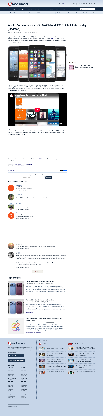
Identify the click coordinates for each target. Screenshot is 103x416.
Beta (12, 164)
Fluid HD (28, 408)
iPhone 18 (85, 12)
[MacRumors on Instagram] (76, 4)
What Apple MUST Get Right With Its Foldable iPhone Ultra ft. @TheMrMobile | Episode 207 (85, 349)
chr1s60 (18, 243)
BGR (52, 38)
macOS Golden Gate (49, 12)
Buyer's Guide (54, 9)
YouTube (44, 343)
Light (35, 408)
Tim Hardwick (24, 378)
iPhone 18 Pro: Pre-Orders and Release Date (40, 281)
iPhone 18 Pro (12, 12)
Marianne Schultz (24, 383)
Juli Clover (10, 372)
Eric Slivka (23, 367)
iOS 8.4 (31, 164)
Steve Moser (10, 394)
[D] (11, 191)
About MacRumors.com (16, 355)
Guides (30, 9)
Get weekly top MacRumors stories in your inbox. (37, 174)
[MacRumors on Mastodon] (84, 4)
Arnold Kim (10, 367)
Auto (32, 408)
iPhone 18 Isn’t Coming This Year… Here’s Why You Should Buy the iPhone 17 (56, 366)
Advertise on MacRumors (16, 360)
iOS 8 (18, 166)
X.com (12, 370)
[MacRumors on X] (81, 4)
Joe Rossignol (33, 32)
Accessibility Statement (12, 406)
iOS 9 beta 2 (42, 159)
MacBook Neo (60, 12)
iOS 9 (22, 166)
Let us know (66, 3)
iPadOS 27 (37, 12)
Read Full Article (29, 294)
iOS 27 (30, 12)
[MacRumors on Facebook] (79, 4)
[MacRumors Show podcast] (74, 4)
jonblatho (18, 203)
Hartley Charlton (11, 383)
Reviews (44, 9)
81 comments (37, 332)
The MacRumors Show (78, 343)
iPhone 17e (70, 12)
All (94, 12)
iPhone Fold (22, 12)
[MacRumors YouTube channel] (86, 4)
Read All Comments (37, 271)
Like (23, 190)
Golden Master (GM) (22, 164)
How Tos (37, 9)
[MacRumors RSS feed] (92, 4)
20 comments (37, 294)
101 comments (11, 170)
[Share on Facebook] (65, 170)
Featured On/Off (11, 408)
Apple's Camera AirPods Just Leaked (55, 348)
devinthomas (19, 185)
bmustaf (18, 252)
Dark (38, 408)
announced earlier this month (24, 129)
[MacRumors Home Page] (18, 4)
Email (9, 370)
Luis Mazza (19, 194)
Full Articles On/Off (19, 408)
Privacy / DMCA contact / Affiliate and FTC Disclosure (18, 404)
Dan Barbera (10, 389)
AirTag (77, 12)
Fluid (25, 408)
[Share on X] (61, 170)
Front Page (12, 9)
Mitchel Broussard (12, 378)
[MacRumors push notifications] (89, 4)
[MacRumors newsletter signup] (94, 4)
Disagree (27, 190)
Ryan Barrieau (24, 389)
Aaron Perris (23, 394)
